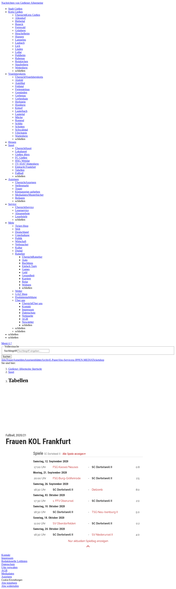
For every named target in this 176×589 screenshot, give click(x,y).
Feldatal (19, 86)
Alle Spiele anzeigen (74, 453)
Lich (17, 45)
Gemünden (21, 92)
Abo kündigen (9, 582)
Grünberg (20, 30)
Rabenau (20, 58)
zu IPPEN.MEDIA (82, 359)
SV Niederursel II (102, 534)
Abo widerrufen (10, 586)
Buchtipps (27, 263)
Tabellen (19, 170)
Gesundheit (28, 275)
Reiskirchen (21, 61)
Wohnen (26, 284)
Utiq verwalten (9, 567)
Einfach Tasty (29, 266)
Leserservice (22, 210)
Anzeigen (6, 576)
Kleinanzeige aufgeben (27, 191)
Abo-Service (65, 359)
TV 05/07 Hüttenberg (27, 163)
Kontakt (26, 306)
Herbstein (20, 101)
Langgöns (20, 39)
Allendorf (20, 18)
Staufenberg (21, 64)
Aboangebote (22, 213)
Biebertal (20, 21)
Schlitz (19, 123)
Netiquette (27, 315)
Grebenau (20, 95)
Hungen (19, 36)
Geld (24, 272)
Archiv (45, 359)
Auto (25, 259)
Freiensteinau (22, 89)
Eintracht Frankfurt (25, 166)
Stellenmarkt (22, 185)
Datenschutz (28, 312)
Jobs (3, 359)
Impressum (28, 309)
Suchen (6, 356)
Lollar (18, 52)
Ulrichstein (21, 132)
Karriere (26, 278)
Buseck (19, 24)
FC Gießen (21, 157)
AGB (25, 318)
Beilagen (20, 197)
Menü (4, 343)
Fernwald (20, 27)
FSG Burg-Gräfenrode (67, 478)
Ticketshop (98, 359)
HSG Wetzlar (22, 160)
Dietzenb (97, 489)
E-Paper (53, 359)
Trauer (18, 188)
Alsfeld (19, 80)
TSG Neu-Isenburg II (105, 512)
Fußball (19, 173)
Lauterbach (21, 111)
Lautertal (20, 114)
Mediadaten (7, 573)
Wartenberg (21, 135)
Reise (25, 281)
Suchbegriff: (11, 350)
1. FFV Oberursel (63, 500)
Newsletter (28, 322)
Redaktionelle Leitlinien (14, 561)
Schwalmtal (21, 129)
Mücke (19, 117)
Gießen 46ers (22, 154)
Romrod (19, 120)
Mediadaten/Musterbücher (29, 194)
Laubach (20, 42)
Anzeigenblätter (33, 359)
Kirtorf (19, 107)
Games (26, 269)
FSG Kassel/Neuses (65, 467)
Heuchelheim (22, 33)
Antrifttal (20, 83)
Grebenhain (21, 98)
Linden (19, 49)
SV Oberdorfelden (64, 523)
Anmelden (19, 359)
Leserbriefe (21, 216)
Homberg (20, 104)
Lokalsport (21, 151)
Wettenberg (21, 67)
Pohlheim (20, 55)
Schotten (20, 126)
